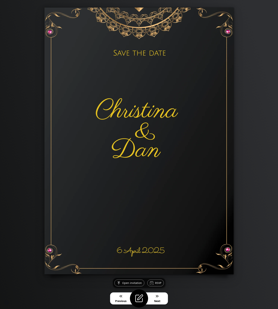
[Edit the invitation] (139, 298)
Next (157, 301)
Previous (121, 301)
